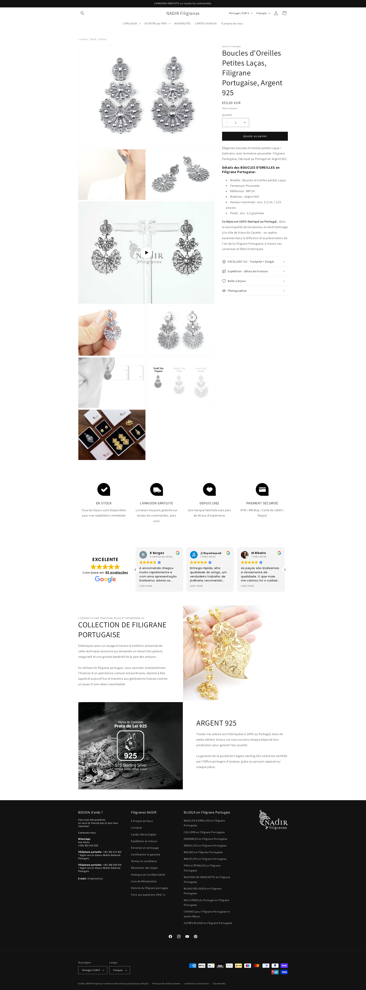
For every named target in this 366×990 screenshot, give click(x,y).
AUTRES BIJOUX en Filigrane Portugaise (208, 923)
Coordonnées (219, 983)
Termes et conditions (144, 861)
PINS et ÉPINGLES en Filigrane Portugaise (202, 868)
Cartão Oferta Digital (144, 834)
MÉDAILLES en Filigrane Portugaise (205, 845)
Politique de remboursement (166, 983)
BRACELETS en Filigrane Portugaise (205, 859)
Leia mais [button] (145, 586)
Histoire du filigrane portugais (149, 888)
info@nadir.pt (95, 878)
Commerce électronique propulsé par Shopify (126, 983)
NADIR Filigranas (95, 983)
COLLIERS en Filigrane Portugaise (204, 832)
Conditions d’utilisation (197, 983)
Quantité (227, 115)
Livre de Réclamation (144, 881)
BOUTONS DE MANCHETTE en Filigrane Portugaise (207, 879)
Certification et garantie (145, 854)
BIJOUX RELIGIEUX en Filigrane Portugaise (203, 891)
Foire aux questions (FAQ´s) (148, 894)
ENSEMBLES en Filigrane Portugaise (205, 839)
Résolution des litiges (144, 867)
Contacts (136, 827)
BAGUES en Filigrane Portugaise (203, 852)
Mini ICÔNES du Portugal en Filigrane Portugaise (206, 902)
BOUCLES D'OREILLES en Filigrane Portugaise (204, 823)
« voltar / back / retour (92, 39)
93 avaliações (116, 573)
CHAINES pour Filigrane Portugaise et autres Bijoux (207, 914)
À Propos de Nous (142, 821)
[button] (82, 13)
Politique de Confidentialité (148, 874)
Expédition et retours (144, 841)
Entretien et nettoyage (145, 847)
